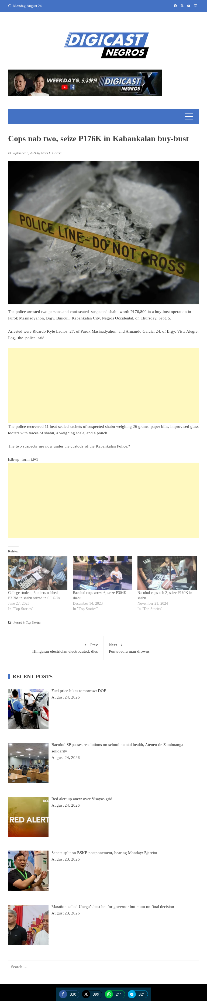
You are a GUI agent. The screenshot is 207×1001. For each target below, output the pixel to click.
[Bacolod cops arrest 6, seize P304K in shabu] (102, 573)
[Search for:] (103, 967)
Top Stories (33, 622)
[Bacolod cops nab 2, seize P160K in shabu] (167, 573)
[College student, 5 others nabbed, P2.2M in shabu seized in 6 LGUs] (37, 573)
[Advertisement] (103, 385)
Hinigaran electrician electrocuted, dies (65, 648)
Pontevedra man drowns (129, 648)
